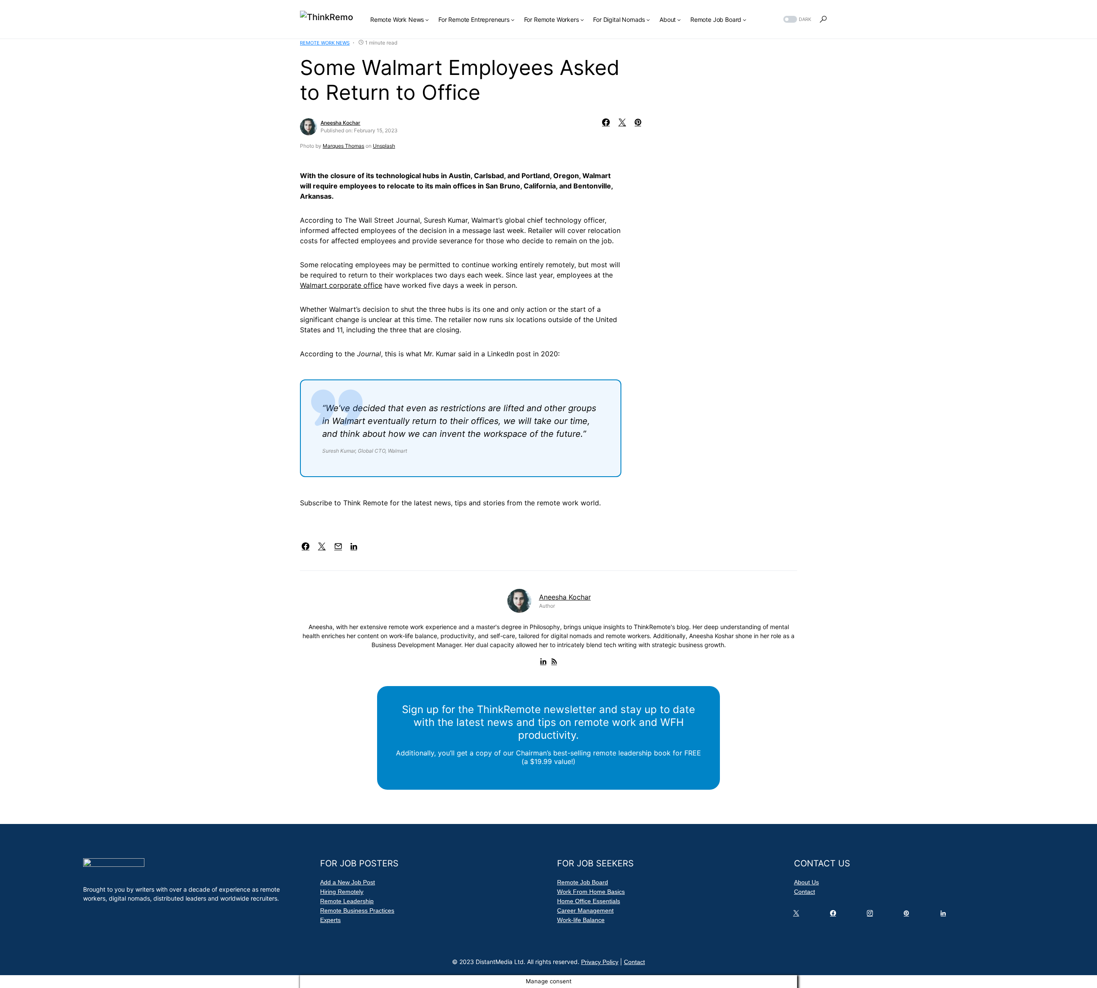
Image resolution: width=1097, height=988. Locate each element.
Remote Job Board (582, 882)
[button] (796, 19)
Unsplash (384, 146)
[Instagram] (871, 915)
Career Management (585, 910)
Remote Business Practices (357, 910)
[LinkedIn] (945, 915)
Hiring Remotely (341, 891)
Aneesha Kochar (340, 122)
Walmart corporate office (341, 285)
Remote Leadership (347, 901)
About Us (806, 882)
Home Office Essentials (588, 901)
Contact (804, 891)
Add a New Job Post (347, 882)
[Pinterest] (908, 915)
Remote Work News (325, 43)
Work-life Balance (581, 919)
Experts (330, 919)
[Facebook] (834, 915)
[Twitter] (798, 915)
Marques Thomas (343, 146)
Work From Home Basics (591, 891)
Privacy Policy (599, 961)
